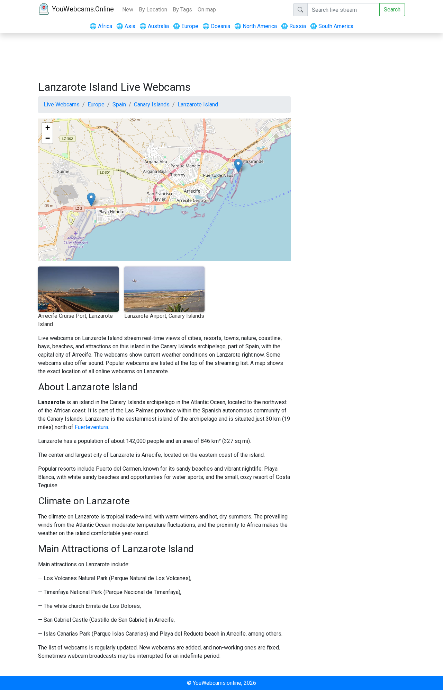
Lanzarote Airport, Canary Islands (164, 316)
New (127, 9)
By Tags (182, 9)
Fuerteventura (91, 427)
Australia (154, 26)
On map (207, 9)
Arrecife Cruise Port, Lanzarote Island (75, 320)
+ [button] (47, 127)
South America (331, 26)
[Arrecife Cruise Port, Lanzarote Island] (238, 166)
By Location (153, 9)
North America (255, 26)
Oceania (216, 26)
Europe (185, 26)
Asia (125, 26)
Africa (101, 26)
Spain (119, 104)
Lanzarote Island (198, 104)
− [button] (47, 138)
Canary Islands (152, 104)
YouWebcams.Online (83, 9)
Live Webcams (62, 104)
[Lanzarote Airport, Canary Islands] (91, 199)
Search (392, 9)
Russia (293, 26)
